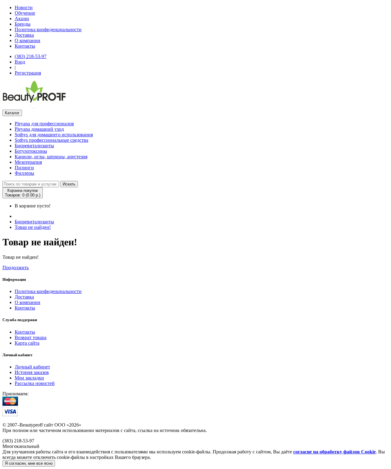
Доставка (24, 35)
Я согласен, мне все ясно (29, 463)
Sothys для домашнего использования (54, 134)
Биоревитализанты (34, 145)
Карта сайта (27, 343)
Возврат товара (30, 337)
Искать (69, 184)
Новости (24, 7)
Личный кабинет (32, 366)
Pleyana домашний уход (39, 129)
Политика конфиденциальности (48, 29)
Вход (20, 61)
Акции (22, 18)
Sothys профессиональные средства (51, 140)
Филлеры (24, 173)
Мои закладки (29, 377)
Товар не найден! (33, 227)
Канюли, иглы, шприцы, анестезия (51, 156)
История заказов (32, 372)
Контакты (25, 46)
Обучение (25, 13)
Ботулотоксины (31, 151)
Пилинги (24, 167)
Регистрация (28, 72)
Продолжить (15, 267)
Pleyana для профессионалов (44, 123)
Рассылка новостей (35, 383)
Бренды (23, 24)
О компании (27, 40)
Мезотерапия (28, 162)
